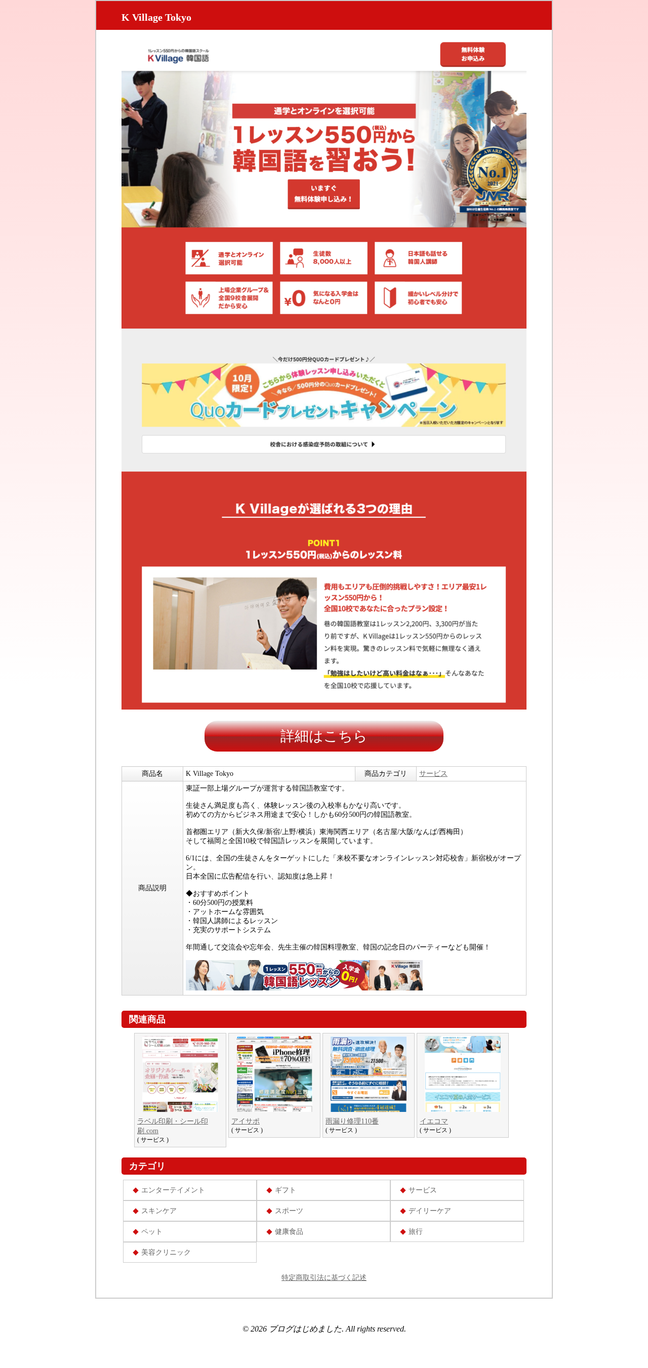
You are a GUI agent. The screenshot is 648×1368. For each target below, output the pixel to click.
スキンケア (159, 1211)
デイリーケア (430, 1211)
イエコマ (434, 1121)
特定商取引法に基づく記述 (324, 1277)
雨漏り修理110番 (352, 1121)
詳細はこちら (324, 736)
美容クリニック (166, 1252)
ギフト (285, 1190)
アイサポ (245, 1121)
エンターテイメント (173, 1190)
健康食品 (289, 1231)
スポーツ (289, 1211)
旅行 (416, 1231)
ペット (152, 1231)
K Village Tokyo (156, 17)
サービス (433, 773)
